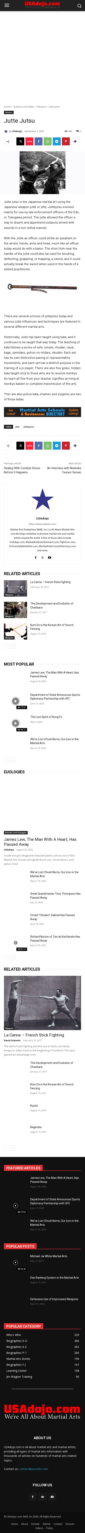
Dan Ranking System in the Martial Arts (54, 1277)
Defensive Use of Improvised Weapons (54, 1299)
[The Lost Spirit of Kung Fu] (15, 723)
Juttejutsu (29, 426)
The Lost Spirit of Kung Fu (46, 716)
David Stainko (12, 1040)
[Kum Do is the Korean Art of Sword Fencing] (15, 631)
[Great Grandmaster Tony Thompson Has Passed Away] (15, 900)
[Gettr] (29, 141)
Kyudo (34, 1105)
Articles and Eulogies (15, 832)
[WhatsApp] (48, 141)
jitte (17, 426)
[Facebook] (38, 141)
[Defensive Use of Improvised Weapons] (15, 1305)
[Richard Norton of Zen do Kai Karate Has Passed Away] (15, 943)
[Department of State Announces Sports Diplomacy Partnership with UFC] (15, 701)
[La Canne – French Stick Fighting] (15, 588)
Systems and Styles (23, 106)
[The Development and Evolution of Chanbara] (15, 610)
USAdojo (17, 131)
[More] (75, 141)
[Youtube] (49, 556)
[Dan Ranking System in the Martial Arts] (15, 1284)
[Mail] (42, 1497)
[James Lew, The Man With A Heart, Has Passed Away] (15, 679)
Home (7, 106)
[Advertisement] (42, 56)
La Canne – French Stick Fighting (50, 582)
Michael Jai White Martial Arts (48, 1256)
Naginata (36, 1127)
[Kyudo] (15, 1112)
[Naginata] (15, 1133)
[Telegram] (57, 141)
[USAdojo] (6, 131)
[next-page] (12, 646)
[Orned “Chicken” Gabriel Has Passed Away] (15, 921)
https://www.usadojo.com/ (42, 524)
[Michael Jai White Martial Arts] (15, 1262)
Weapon (41, 106)
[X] (20, 141)
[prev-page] (6, 646)
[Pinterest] (66, 141)
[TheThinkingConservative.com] (42, 1411)
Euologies (14, 772)
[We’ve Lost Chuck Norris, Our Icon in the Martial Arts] (15, 745)
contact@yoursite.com (33, 1469)
